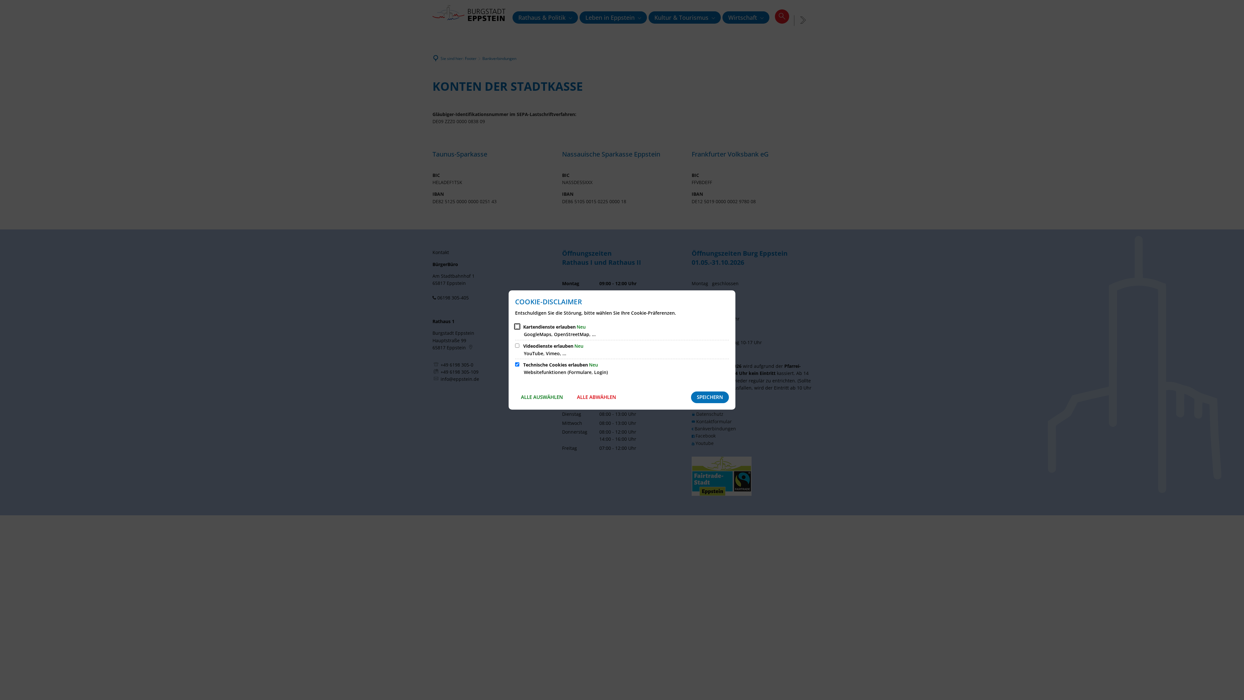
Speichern (710, 397)
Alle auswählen (542, 397)
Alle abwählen (596, 397)
